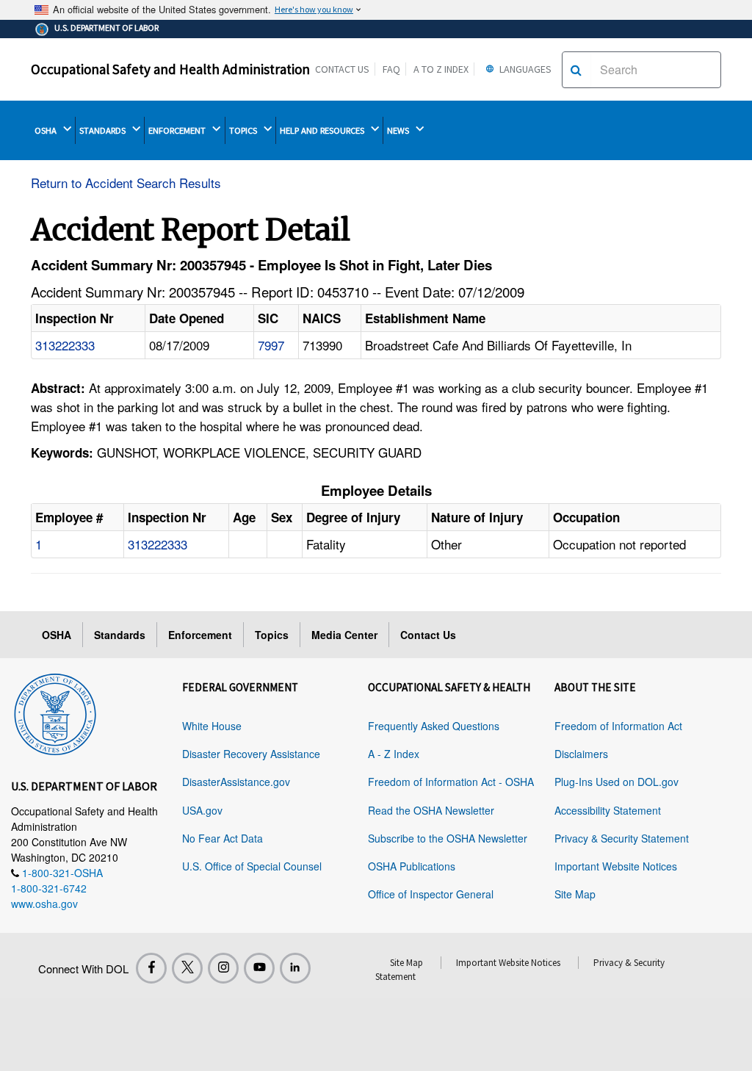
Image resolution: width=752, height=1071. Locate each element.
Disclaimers (581, 753)
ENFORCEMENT (178, 130)
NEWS (399, 130)
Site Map (575, 894)
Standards (119, 634)
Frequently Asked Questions (433, 725)
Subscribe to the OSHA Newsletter (447, 838)
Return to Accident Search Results (126, 182)
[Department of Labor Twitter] (187, 968)
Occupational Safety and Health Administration (170, 69)
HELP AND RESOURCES (323, 130)
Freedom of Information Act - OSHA (451, 781)
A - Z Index (393, 753)
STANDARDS (103, 130)
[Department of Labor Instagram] (223, 968)
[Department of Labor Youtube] (259, 968)
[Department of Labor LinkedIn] (295, 968)
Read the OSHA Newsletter (431, 810)
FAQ (391, 69)
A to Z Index (441, 69)
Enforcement (200, 634)
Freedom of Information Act (618, 725)
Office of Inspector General (431, 894)
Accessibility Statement (607, 810)
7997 (271, 345)
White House (212, 725)
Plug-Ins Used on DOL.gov (616, 781)
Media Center (344, 634)
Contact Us (342, 69)
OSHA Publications (411, 866)
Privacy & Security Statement (621, 838)
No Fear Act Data (222, 838)
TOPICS (244, 130)
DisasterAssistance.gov (236, 781)
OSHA (47, 130)
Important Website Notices (615, 866)
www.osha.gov (44, 903)
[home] (55, 711)
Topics (272, 634)
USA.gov (202, 810)
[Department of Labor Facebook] (151, 968)
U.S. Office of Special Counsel (252, 866)
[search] (576, 69)
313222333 (65, 345)
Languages (524, 69)
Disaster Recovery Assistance (251, 753)
